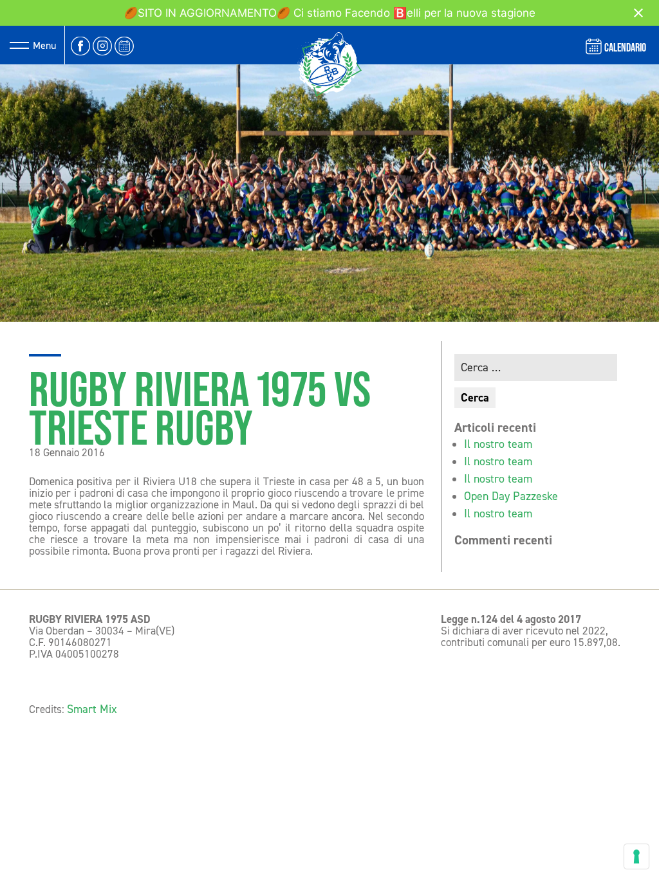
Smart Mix (92, 709)
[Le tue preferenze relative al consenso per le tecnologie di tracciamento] (636, 856)
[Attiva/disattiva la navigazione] (19, 45)
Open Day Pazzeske (511, 496)
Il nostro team (498, 444)
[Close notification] (638, 13)
